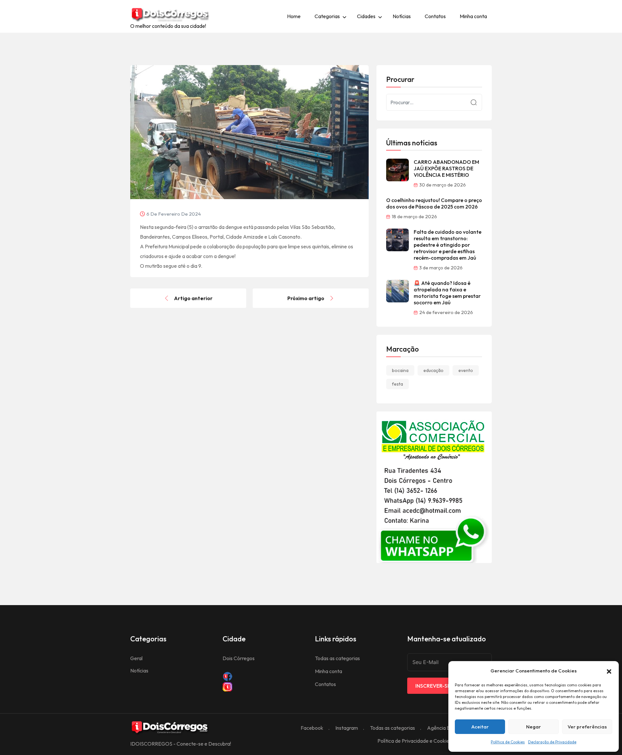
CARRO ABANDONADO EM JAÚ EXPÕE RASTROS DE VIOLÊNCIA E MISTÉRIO (446, 168)
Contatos (435, 16)
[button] (609, 671)
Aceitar (480, 727)
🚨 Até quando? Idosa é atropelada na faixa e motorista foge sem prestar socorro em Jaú (447, 293)
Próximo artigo (305, 298)
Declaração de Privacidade (552, 741)
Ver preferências (587, 727)
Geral (136, 658)
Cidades (366, 16)
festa (397, 384)
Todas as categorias (337, 658)
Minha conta (473, 16)
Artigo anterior (193, 298)
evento (465, 370)
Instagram (346, 728)
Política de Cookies (508, 741)
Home (294, 16)
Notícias (402, 16)
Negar (533, 727)
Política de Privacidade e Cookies (414, 741)
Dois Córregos (239, 658)
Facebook (312, 728)
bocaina (400, 370)
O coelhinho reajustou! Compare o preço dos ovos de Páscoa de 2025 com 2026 (434, 203)
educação (433, 370)
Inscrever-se (432, 685)
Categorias (327, 16)
